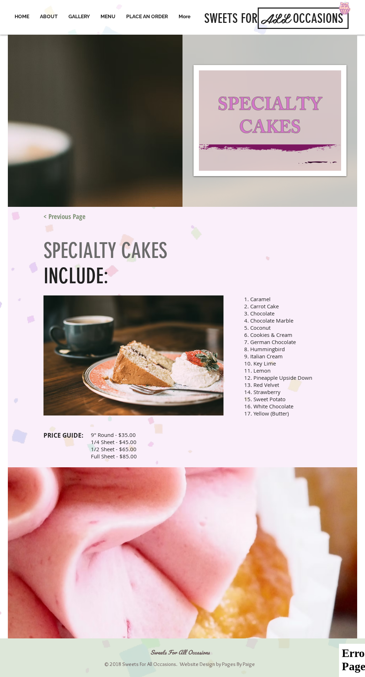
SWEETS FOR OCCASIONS (273, 18)
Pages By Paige (238, 664)
